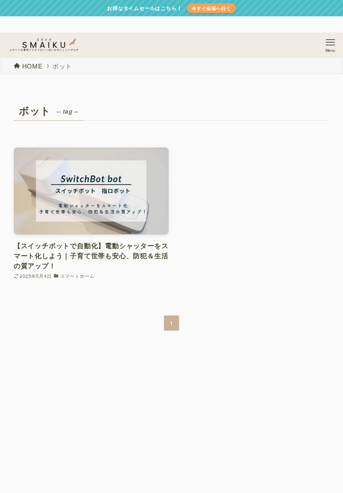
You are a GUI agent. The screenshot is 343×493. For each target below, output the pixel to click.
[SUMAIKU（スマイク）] (44, 45)
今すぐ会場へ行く (211, 8)
